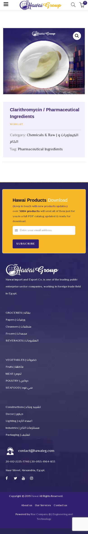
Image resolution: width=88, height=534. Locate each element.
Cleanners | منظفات (18, 327)
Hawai (35, 496)
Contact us (60, 505)
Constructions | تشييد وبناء (23, 407)
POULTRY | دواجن (17, 381)
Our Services (43, 505)
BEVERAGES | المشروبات (22, 341)
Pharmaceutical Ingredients (40, 149)
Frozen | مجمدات (16, 334)
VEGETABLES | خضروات (21, 360)
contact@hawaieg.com (36, 451)
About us (26, 505)
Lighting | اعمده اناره (19, 421)
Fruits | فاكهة (14, 367)
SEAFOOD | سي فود (19, 388)
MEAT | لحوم (13, 374)
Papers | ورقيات (15, 320)
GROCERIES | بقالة (18, 313)
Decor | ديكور (14, 414)
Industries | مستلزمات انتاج (22, 428)
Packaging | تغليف (18, 435)
